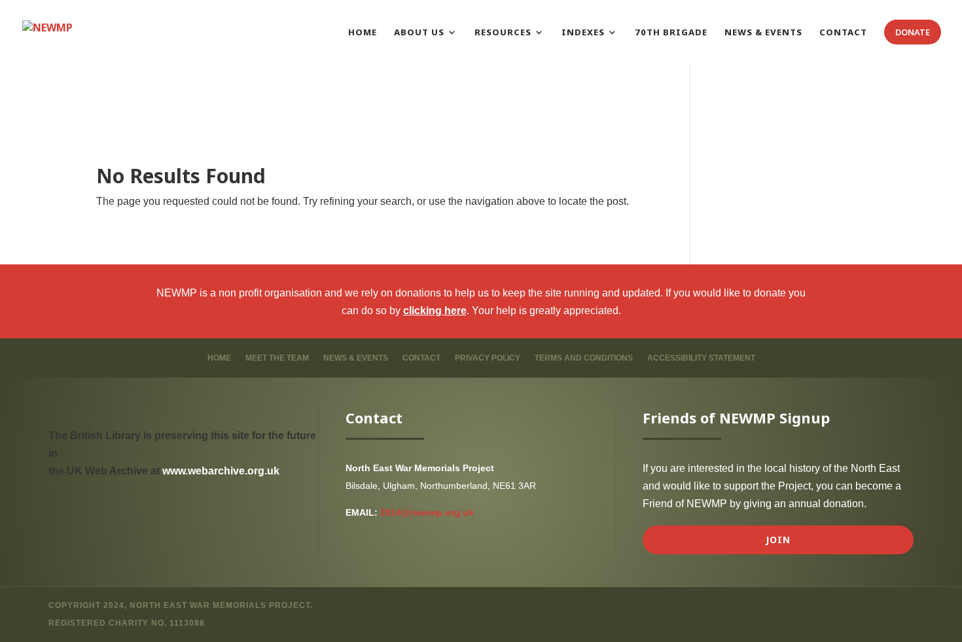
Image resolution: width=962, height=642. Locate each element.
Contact (421, 358)
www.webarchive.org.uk (220, 470)
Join (778, 539)
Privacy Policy (487, 358)
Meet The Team (277, 358)
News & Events (355, 358)
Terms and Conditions (584, 358)
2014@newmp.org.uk (427, 512)
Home (219, 358)
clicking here (435, 310)
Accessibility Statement (701, 358)
